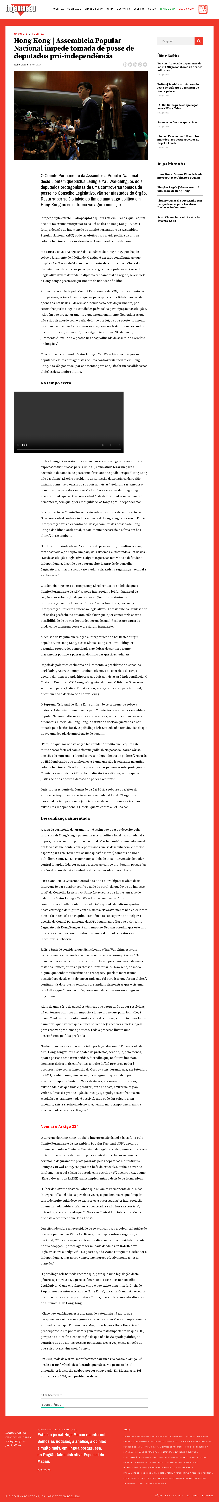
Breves (127, 1442)
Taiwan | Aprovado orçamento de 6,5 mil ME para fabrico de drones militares (179, 67)
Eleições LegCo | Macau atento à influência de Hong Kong (178, 189)
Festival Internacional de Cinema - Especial (163, 1457)
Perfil (170, 1473)
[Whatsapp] (140, 64)
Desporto (123, 9)
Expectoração (131, 1457)
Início (158, 1495)
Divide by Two (71, 1496)
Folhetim (128, 1462)
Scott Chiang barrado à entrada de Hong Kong (178, 219)
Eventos (139, 9)
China (110, 9)
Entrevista (167, 1452)
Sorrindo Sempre (173, 1478)
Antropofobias (160, 1436)
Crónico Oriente (189, 1442)
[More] (145, 64)
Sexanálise (143, 1478)
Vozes (152, 9)
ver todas (44, 1469)
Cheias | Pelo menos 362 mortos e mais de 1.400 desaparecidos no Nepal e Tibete (179, 140)
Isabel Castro (21, 64)
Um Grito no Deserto (196, 1478)
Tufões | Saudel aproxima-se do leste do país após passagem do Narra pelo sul (178, 88)
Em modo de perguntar (147, 1452)
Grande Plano (94, 9)
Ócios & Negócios (155, 1483)
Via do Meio (186, 9)
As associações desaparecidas (177, 122)
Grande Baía (167, 9)
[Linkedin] (135, 64)
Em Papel (208, 1495)
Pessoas (196, 1473)
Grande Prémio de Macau (179, 1462)
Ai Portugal (143, 1436)
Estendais (180, 1452)
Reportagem (130, 1478)
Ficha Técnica (174, 1495)
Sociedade (74, 9)
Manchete (21, 33)
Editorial (128, 1452)
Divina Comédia (152, 1447)
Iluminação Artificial (163, 1468)
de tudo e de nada (133, 1447)
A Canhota (129, 1436)
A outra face (177, 1436)
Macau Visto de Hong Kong (137, 1473)
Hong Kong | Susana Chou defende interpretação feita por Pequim (179, 176)
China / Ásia (173, 1442)
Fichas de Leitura (198, 1457)
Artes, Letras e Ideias (197, 1436)
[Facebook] (125, 64)
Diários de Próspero (172, 1447)
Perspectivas (182, 1473)
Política (58, 9)
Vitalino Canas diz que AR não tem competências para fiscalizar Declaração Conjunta (179, 204)
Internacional (183, 1468)
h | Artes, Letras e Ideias (136, 1468)
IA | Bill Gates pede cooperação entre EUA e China (177, 106)
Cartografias (140, 1442)
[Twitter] (130, 64)
